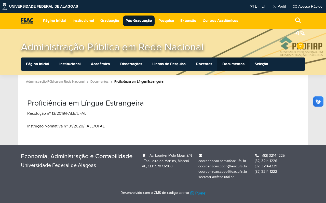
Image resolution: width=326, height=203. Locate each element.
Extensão (188, 20)
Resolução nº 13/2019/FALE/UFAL (56, 113)
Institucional (83, 20)
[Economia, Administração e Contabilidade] (27, 21)
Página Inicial (54, 20)
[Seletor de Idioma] (302, 33)
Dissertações (131, 64)
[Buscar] (298, 20)
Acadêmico (100, 64)
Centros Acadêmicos (220, 20)
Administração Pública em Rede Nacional (112, 47)
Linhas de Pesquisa (169, 64)
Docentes (204, 64)
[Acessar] (297, 33)
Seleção (261, 64)
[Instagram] (300, 45)
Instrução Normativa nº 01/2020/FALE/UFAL (66, 126)
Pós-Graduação (139, 20)
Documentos (233, 64)
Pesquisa (166, 20)
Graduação (109, 20)
